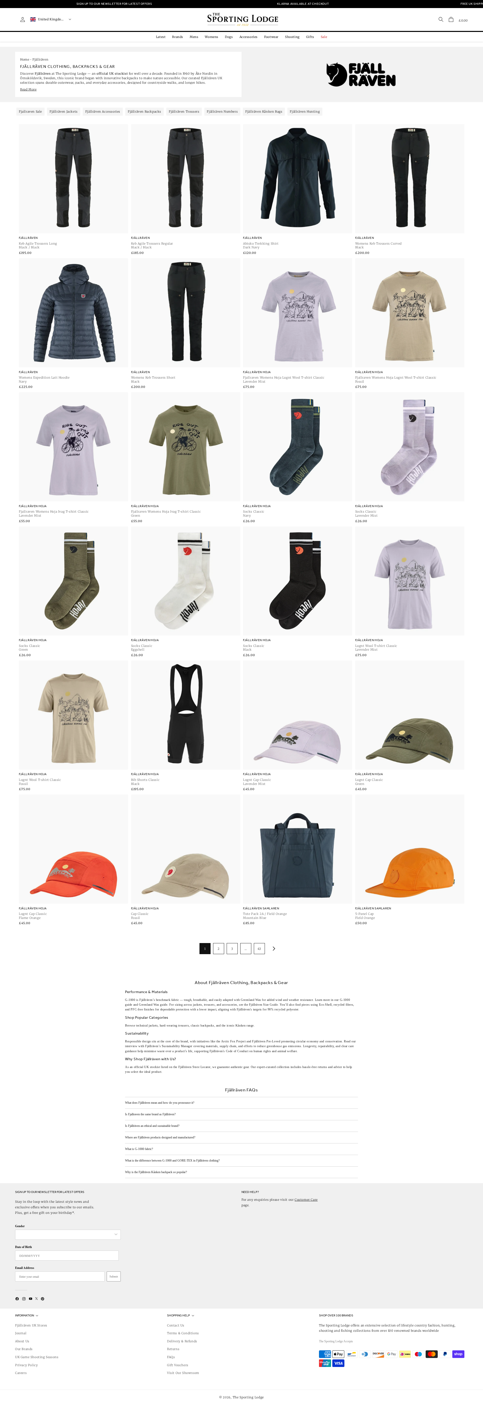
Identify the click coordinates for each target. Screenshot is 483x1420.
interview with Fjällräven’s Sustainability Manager (158, 1046)
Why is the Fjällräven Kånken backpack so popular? (156, 1172)
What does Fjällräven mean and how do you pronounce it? (159, 1102)
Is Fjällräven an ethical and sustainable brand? (152, 1126)
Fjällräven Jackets (64, 111)
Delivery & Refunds (182, 1341)
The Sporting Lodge (248, 1397)
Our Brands (24, 1349)
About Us (22, 1341)
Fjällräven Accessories (102, 111)
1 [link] (205, 949)
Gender (20, 1226)
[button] (451, 19)
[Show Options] (115, 1234)
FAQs (171, 1357)
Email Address (24, 1268)
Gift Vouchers (177, 1365)
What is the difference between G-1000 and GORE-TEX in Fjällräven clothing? (172, 1160)
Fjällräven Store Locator (194, 1067)
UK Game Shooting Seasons (36, 1357)
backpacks (207, 1025)
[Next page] (272, 948)
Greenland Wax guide (153, 1004)
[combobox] (65, 1234)
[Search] (441, 19)
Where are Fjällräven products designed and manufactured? (160, 1137)
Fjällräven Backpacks (144, 111)
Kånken (240, 1025)
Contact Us (175, 1325)
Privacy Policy (26, 1365)
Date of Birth (23, 1247)
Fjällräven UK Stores (31, 1325)
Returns (173, 1349)
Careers (21, 1373)
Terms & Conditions (183, 1333)
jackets (153, 1025)
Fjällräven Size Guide (263, 1004)
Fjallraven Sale (30, 111)
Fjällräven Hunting (305, 111)
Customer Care (306, 1200)
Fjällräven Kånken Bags (263, 111)
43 (259, 949)
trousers (183, 1025)
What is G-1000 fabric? (139, 1149)
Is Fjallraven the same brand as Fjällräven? (150, 1114)
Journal (20, 1333)
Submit (113, 1276)
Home (24, 59)
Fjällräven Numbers (222, 111)
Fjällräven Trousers (184, 111)
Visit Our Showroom (183, 1373)
